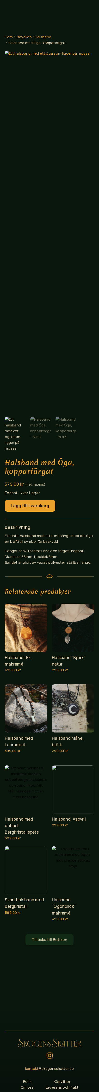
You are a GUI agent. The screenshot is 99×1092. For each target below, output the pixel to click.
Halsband (43, 36)
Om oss (27, 1087)
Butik (27, 1081)
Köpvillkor (62, 1081)
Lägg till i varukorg (30, 505)
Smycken (24, 36)
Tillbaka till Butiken (49, 939)
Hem (9, 36)
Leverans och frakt (62, 1087)
